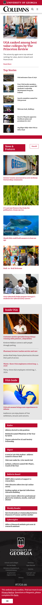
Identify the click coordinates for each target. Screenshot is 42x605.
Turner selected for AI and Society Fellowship (18, 440)
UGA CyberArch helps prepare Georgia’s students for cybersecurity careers (19, 298)
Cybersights (12, 519)
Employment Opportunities (11, 574)
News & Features (10, 148)
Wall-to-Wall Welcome (12, 268)
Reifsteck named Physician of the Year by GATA (20, 435)
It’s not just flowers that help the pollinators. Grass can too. (16, 209)
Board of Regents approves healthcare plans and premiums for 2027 (26, 119)
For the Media (11, 565)
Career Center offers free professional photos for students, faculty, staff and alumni (20, 498)
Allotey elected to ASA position (17, 430)
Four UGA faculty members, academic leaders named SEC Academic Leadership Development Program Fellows (27, 88)
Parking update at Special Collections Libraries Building (20, 491)
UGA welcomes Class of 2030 (27, 77)
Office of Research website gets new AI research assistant (20, 525)
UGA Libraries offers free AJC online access (19, 486)
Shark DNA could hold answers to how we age (19, 239)
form (16, 595)
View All (34, 146)
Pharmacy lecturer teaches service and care (20, 351)
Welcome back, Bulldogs (25, 109)
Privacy (21, 577)
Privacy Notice (8, 592)
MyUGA (30, 569)
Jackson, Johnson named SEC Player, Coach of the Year (19, 465)
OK (7, 601)
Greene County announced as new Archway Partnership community (20, 179)
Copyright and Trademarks (30, 574)
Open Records (30, 565)
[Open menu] (37, 9)
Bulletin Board (13, 474)
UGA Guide (11, 380)
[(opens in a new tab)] (21, 256)
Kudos (10, 425)
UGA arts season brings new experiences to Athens (20, 408)
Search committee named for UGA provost (27, 99)
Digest (10, 450)
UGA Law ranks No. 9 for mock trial (19, 460)
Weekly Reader (13, 508)
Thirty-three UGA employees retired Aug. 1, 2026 (20, 365)
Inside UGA (11, 309)
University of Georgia (21, 546)
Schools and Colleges (11, 563)
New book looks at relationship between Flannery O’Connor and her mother (21, 514)
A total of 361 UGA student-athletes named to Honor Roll (19, 456)
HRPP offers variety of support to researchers (18, 480)
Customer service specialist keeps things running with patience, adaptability (19, 338)
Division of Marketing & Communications (11, 569)
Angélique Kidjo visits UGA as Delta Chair (27, 129)
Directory (31, 563)
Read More (7, 64)
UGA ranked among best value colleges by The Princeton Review (20, 46)
